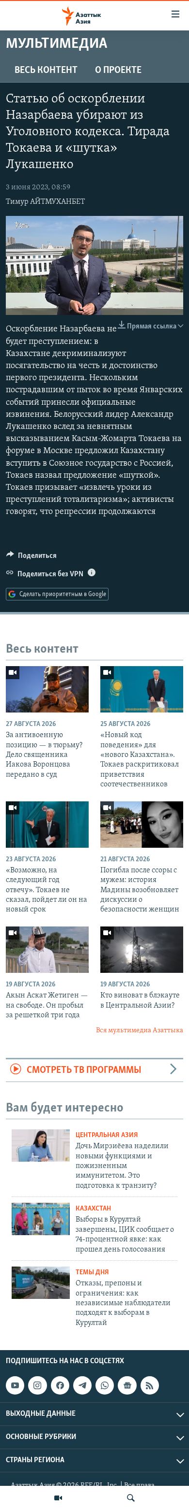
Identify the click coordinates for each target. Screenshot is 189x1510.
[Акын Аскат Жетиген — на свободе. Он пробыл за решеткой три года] (47, 949)
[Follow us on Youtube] (15, 1385)
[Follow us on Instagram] (37, 1385)
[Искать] (130, 1498)
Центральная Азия (107, 1135)
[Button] (31, 558)
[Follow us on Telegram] (82, 1385)
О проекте (118, 70)
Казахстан (93, 1208)
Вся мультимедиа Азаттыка (139, 1030)
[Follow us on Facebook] (60, 1385)
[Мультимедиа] (58, 1498)
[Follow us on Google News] (127, 1385)
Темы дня (92, 1272)
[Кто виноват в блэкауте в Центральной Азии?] (141, 949)
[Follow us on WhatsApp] (104, 1385)
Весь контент (46, 70)
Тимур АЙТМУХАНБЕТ (45, 202)
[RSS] (150, 1385)
